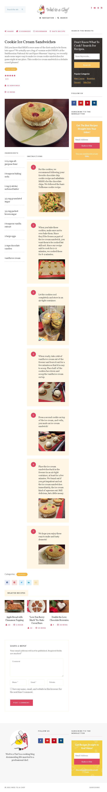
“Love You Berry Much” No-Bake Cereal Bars (36, 620)
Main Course (79, 79)
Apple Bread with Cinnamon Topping (14, 619)
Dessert (22, 574)
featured (11, 69)
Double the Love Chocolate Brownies (59, 619)
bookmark (41, 31)
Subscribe (95, 787)
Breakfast (91, 79)
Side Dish (87, 82)
